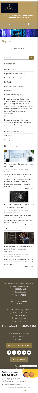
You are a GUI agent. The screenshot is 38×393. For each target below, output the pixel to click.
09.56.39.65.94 (20, 321)
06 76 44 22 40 (20, 292)
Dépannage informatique (13, 73)
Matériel (7, 90)
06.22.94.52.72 (20, 318)
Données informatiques (12, 95)
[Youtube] (29, 352)
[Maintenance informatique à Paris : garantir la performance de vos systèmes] (19, 238)
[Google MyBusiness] (19, 352)
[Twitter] (14, 352)
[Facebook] (9, 352)
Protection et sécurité (12, 78)
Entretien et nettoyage (12, 131)
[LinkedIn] (24, 352)
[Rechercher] (31, 58)
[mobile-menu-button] (34, 3)
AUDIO (7, 136)
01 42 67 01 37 (20, 295)
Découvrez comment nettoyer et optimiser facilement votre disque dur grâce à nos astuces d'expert (17, 122)
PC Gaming (8, 82)
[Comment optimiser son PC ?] (19, 156)
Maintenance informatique (13, 86)
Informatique (9, 69)
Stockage (7, 140)
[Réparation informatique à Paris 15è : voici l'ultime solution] (19, 196)
